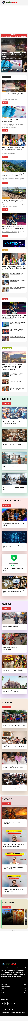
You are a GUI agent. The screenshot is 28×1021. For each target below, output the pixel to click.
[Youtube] (15, 1003)
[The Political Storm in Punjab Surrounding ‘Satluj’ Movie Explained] (5, 374)
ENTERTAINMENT (7, 348)
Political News (4, 145)
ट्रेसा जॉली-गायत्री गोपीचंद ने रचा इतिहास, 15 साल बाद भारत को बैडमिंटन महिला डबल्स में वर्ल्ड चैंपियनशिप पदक (14, 317)
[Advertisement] (14, 19)
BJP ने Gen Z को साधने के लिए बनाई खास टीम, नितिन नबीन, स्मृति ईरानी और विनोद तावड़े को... (14, 268)
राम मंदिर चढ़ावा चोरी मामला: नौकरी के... (13, 670)
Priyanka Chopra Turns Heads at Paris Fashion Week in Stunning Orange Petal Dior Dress (17, 388)
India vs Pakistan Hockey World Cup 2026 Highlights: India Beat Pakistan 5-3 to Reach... (18, 331)
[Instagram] (5, 1003)
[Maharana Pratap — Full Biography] (14, 813)
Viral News (4, 91)
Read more (5, 102)
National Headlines (6, 67)
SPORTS (5, 299)
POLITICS (5, 250)
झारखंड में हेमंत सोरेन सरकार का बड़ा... (13, 767)
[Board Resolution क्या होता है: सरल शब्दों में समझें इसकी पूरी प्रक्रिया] (14, 479)
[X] (8, 1003)
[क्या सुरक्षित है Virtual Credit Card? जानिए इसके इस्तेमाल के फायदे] (14, 515)
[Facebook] (2, 1003)
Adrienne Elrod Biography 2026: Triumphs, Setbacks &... (13, 845)
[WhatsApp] (12, 1003)
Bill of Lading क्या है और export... (13, 467)
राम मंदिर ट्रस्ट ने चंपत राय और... (11, 691)
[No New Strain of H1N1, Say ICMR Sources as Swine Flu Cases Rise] (11, 66)
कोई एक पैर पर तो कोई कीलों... (11, 627)
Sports (3, 224)
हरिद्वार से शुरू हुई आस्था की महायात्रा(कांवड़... (10, 648)
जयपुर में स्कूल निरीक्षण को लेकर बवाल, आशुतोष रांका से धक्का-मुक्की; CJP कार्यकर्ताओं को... (16, 275)
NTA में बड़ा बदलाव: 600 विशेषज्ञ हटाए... (13, 746)
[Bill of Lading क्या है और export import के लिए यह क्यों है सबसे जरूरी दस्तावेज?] (14, 458)
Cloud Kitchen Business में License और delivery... (11, 422)
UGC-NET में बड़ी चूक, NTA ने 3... (12, 788)
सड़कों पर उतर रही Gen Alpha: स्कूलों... (14, 725)
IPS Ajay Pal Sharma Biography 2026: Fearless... (13, 867)
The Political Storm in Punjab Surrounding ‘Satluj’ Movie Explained (16, 374)
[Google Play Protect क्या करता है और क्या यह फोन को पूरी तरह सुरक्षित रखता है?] (14, 560)
